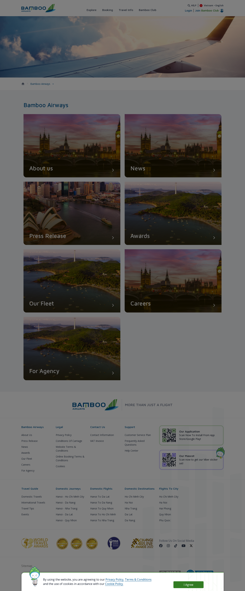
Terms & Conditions (138, 579)
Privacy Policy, (114, 579)
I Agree (188, 585)
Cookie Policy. (114, 584)
